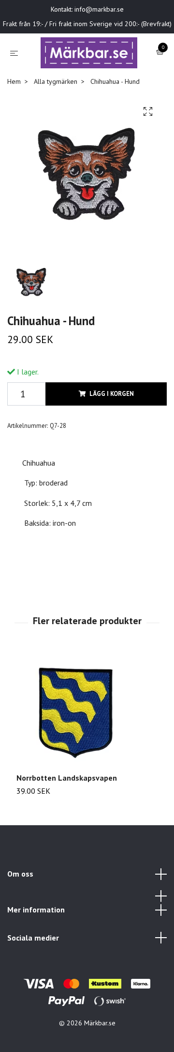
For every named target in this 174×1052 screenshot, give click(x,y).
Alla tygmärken (55, 123)
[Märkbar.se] (84, 73)
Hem (14, 123)
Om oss (20, 916)
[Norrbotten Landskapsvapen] (87, 754)
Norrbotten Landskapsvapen (66, 820)
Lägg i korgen (111, 436)
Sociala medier (33, 980)
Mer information (36, 952)
